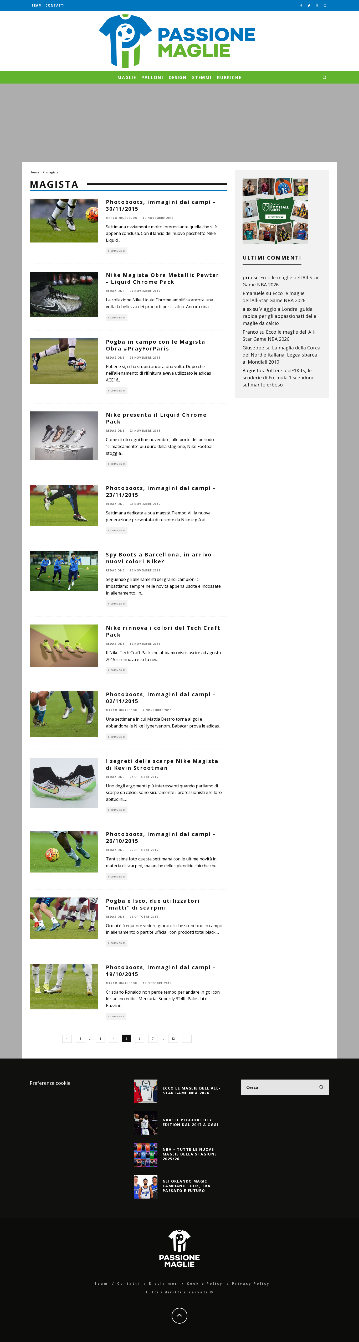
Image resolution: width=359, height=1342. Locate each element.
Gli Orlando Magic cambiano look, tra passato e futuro (187, 1186)
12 (173, 1038)
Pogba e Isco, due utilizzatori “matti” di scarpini (153, 904)
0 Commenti (116, 250)
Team (37, 5)
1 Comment (116, 1016)
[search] (321, 1087)
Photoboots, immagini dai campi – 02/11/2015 (161, 698)
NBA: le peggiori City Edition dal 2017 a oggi (190, 1122)
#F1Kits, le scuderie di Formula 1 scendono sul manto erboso (279, 377)
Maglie (126, 77)
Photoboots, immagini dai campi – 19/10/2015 (161, 971)
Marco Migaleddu (121, 218)
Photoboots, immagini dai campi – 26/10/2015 (161, 837)
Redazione (115, 291)
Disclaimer (163, 1283)
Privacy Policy (251, 1283)
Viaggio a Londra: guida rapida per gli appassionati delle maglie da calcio (279, 316)
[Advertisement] (179, 123)
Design (178, 77)
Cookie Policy (205, 1283)
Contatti (55, 5)
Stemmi (202, 77)
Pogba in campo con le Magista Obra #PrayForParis (156, 345)
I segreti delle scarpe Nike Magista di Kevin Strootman (162, 764)
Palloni (152, 77)
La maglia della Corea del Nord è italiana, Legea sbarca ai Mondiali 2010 (281, 354)
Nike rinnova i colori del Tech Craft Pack (163, 631)
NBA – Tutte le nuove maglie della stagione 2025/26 (190, 1154)
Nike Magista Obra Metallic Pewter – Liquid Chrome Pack (162, 278)
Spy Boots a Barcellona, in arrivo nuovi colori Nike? (159, 558)
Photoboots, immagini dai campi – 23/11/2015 (161, 491)
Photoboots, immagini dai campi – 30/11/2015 (161, 205)
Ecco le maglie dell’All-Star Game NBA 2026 (192, 1090)
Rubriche (229, 77)
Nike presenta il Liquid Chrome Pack (156, 418)
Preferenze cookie (50, 1083)
